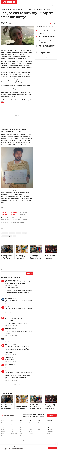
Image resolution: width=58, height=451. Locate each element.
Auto (21, 433)
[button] (3, 249)
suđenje (12, 233)
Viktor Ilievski (8, 344)
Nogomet (12, 422)
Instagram (52, 427)
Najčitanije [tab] (46, 26)
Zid (25, 1)
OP (3, 281)
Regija (29, 9)
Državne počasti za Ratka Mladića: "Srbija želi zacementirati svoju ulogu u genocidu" (47, 47)
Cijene (49, 1)
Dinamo (12, 424)
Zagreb (33, 9)
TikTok (51, 429)
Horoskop (22, 440)
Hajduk (12, 427)
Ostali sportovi (14, 435)
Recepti (30, 424)
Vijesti (29, 1)
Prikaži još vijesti (46, 57)
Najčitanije (14, 9)
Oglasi (44, 1)
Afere (2, 440)
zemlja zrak (7, 338)
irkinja (24, 233)
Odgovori (31, 431)
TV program (40, 424)
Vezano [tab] (53, 26)
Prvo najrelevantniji (15, 277)
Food (21, 429)
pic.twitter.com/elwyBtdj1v (8, 96)
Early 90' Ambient (9, 364)
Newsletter (49, 435)
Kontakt (19, 444)
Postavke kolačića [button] (41, 444)
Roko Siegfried (8, 317)
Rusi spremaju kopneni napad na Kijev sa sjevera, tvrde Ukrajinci (47, 37)
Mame (21, 431)
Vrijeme (40, 429)
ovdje (6, 219)
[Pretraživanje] (55, 6)
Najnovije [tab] (39, 26)
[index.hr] (9, 2)
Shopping (22, 422)
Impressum (25, 444)
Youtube (51, 424)
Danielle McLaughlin (6, 236)
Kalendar (3, 438)
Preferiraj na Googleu (51, 23)
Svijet (25, 9)
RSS (39, 431)
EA (3, 365)
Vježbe (30, 429)
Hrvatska (20, 9)
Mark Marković (8, 328)
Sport (34, 1)
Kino (39, 427)
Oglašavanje (3, 444)
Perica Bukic (8, 306)
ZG (7, 287)
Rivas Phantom (8, 298)
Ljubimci (21, 427)
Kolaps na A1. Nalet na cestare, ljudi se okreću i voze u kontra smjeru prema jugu (47, 32)
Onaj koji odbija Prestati (10, 280)
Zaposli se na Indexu (12, 444)
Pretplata (20, 1)
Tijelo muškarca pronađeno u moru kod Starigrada (47, 41)
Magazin (22, 420)
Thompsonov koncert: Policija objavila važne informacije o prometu (46, 52)
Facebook (52, 422)
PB (3, 307)
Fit (20, 435)
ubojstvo (4, 233)
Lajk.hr (30, 427)
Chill (21, 438)
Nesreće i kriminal (41, 9)
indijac (18, 233)
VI (2, 345)
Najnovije (8, 9)
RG (3, 371)
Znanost (48, 9)
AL (3, 358)
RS (3, 318)
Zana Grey (10, 287)
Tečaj (39, 422)
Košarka (12, 431)
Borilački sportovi (14, 433)
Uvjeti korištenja (32, 444)
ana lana (7, 357)
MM (3, 329)
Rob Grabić (7, 370)
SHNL (12, 429)
